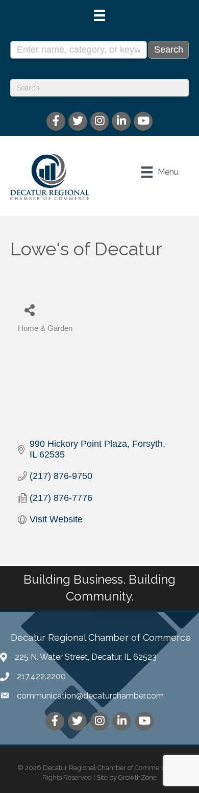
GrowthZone (137, 777)
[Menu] (99, 15)
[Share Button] (29, 309)
